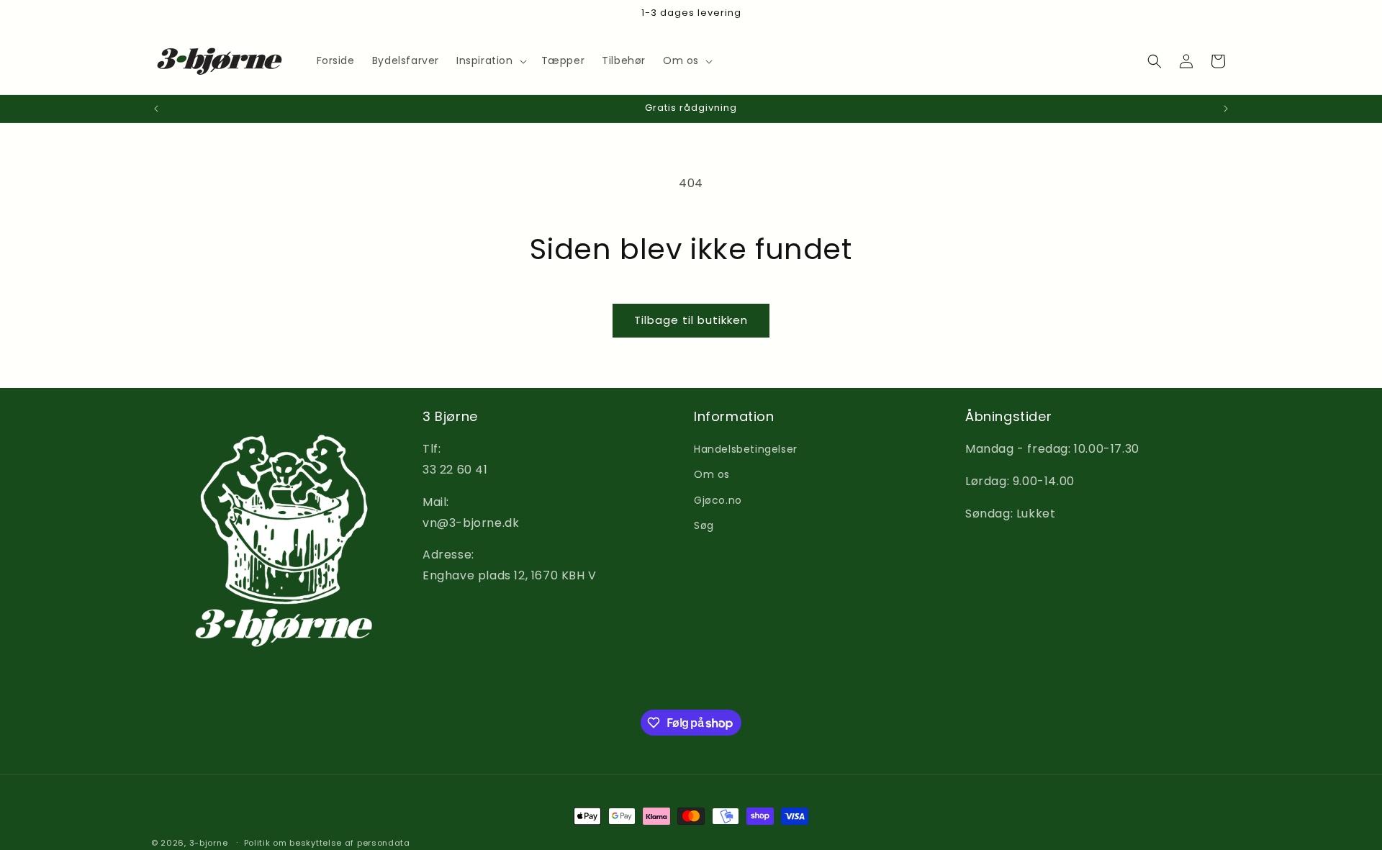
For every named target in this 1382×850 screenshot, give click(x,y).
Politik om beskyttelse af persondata (327, 843)
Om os (712, 474)
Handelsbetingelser (746, 449)
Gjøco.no (718, 500)
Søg (704, 525)
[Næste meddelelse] (1226, 108)
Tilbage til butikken (691, 319)
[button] (490, 60)
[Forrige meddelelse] (156, 108)
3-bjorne (208, 843)
